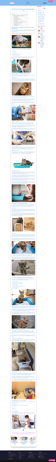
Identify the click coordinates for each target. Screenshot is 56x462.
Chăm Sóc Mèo (17, 432)
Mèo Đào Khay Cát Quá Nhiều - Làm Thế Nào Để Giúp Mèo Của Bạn (19, 433)
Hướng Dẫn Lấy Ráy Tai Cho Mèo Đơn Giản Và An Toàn (41, 18)
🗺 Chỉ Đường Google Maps (31, 457)
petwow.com (27, 434)
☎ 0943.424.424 (11, 458)
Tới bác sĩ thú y (16, 20)
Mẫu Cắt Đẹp (20, 457)
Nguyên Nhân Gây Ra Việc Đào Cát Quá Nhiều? (30, 433)
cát (20, 332)
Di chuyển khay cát (16, 23)
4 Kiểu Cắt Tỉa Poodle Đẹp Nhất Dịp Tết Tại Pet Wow (41, 16)
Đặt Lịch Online (20, 458)
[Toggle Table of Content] (26, 14)
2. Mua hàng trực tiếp (16, 25)
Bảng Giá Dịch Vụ (20, 456)
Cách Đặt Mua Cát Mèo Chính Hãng (17, 24)
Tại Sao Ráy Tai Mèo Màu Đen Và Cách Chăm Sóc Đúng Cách (41, 21)
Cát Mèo (18, 400)
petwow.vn (30, 434)
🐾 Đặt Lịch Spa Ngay (11, 459)
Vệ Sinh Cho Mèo (27, 432)
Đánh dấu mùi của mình (17, 18)
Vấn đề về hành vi (16, 16)
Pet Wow (26, 11)
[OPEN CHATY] (54, 460)
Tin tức (24, 432)
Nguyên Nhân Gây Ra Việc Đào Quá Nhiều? (20, 434)
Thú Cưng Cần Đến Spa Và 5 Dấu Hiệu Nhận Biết (41, 14)
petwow (25, 434)
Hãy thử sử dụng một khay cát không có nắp (18, 22)
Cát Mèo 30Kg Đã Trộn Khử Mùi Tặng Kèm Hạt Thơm (41, 12)
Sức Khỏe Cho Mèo (21, 432)
